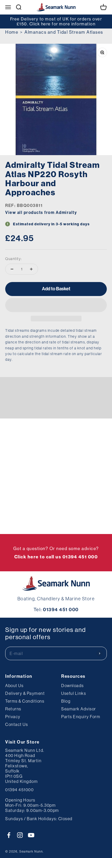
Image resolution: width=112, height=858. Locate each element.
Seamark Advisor (78, 708)
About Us (14, 685)
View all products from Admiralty (41, 212)
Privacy (13, 716)
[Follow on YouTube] (31, 835)
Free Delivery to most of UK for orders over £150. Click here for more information (56, 21)
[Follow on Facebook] (8, 835)
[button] (56, 305)
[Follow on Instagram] (19, 835)
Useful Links (73, 693)
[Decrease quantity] (11, 269)
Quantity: (13, 258)
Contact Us (16, 724)
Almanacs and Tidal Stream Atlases (63, 32)
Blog (65, 701)
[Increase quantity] (31, 269)
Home (11, 32)
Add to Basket (56, 289)
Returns (13, 708)
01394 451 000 (61, 609)
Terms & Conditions (24, 701)
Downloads (72, 685)
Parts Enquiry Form (80, 716)
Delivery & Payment (25, 693)
